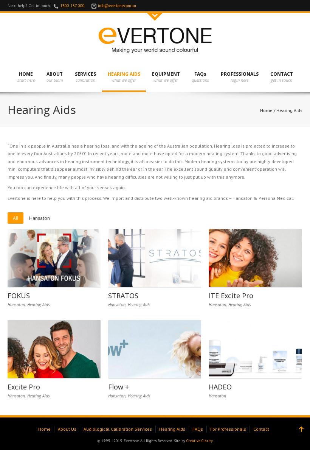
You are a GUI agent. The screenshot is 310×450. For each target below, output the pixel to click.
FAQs (200, 74)
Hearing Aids (38, 304)
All (15, 218)
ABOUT (54, 74)
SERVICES (85, 74)
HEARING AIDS (124, 74)
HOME (26, 74)
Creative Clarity (199, 440)
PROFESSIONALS (240, 74)
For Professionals (228, 429)
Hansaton (39, 218)
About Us (67, 429)
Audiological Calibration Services (118, 429)
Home (266, 110)
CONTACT (281, 74)
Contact (261, 429)
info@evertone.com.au (117, 5)
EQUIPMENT (166, 74)
